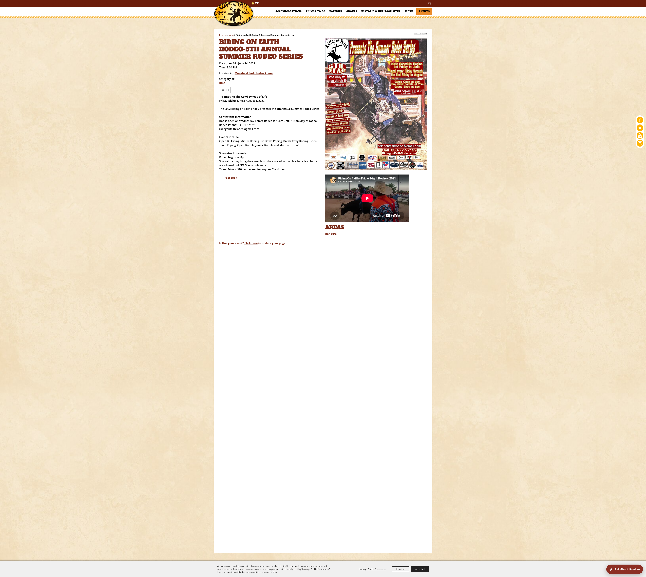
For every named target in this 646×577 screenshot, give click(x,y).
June (231, 34)
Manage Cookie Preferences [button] (373, 569)
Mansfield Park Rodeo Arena (254, 73)
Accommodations (288, 11)
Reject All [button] (400, 569)
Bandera (331, 234)
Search (429, 3)
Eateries (335, 11)
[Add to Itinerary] (227, 90)
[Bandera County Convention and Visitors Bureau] (234, 14)
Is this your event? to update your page (252, 243)
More (409, 11)
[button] (376, 105)
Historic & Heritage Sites (380, 11)
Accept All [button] (420, 569)
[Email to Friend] (223, 89)
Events (424, 11)
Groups (351, 11)
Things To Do (315, 11)
